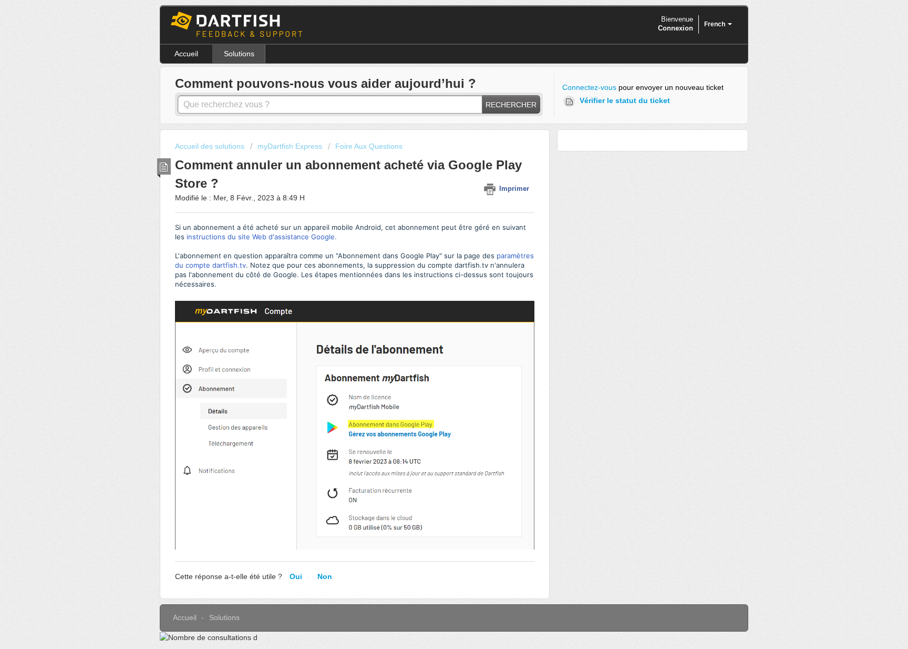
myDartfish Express (289, 146)
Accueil (186, 53)
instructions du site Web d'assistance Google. (262, 236)
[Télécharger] (434, 187)
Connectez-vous (589, 87)
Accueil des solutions (210, 146)
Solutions (239, 53)
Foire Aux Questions (369, 146)
